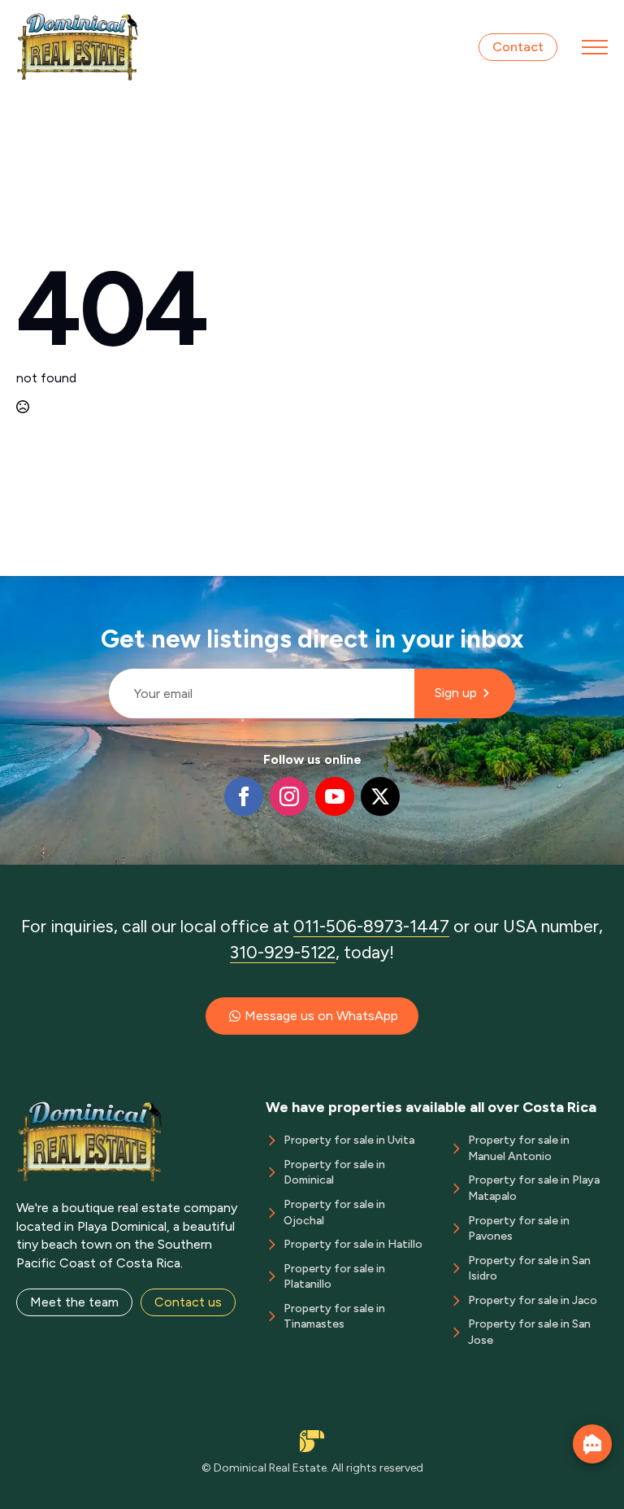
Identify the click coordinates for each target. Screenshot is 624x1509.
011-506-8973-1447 (371, 926)
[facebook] (243, 796)
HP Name (101, 589)
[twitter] (380, 796)
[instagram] (289, 796)
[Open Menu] (595, 47)
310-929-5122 (283, 952)
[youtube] (334, 796)
